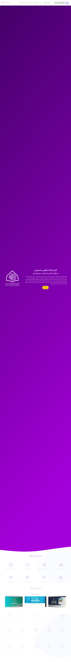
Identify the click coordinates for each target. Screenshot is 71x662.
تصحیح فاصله (22, 619)
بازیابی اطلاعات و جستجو (27, 581)
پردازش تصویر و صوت (44, 581)
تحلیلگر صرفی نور (62, 619)
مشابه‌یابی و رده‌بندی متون (44, 568)
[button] (67, 601)
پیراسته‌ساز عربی (35, 619)
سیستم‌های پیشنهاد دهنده (10, 568)
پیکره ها (40, 2)
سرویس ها (35, 2)
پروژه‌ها (30, 2)
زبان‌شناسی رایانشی (60, 568)
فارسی (8, 2)
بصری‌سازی (10, 581)
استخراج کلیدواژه (9, 634)
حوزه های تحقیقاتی (47, 2)
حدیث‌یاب (22, 634)
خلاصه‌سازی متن (62, 634)
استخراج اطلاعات (27, 568)
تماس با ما (21, 2)
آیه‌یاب (35, 634)
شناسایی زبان (62, 650)
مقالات (27, 2)
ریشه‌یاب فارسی (49, 619)
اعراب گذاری (9, 619)
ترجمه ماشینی (60, 581)
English (2, 2)
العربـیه (5, 2)
